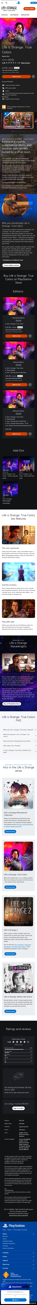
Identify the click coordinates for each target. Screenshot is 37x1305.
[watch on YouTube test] (28, 126)
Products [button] (5, 1252)
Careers (5, 1239)
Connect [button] (5, 1268)
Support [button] (5, 1260)
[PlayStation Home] (18, 2)
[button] (18, 120)
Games (9, 1230)
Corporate (5, 1246)
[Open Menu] (2, 3)
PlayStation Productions (9, 1243)
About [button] (5, 1234)
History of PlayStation (8, 1248)
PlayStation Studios (8, 1241)
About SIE (5, 1236)
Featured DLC (25, 15)
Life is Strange (23, 824)
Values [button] (5, 1256)
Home (4, 1230)
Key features (14, 15)
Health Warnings (9, 1190)
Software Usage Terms (30, 1296)
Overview (5, 15)
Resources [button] (6, 1264)
